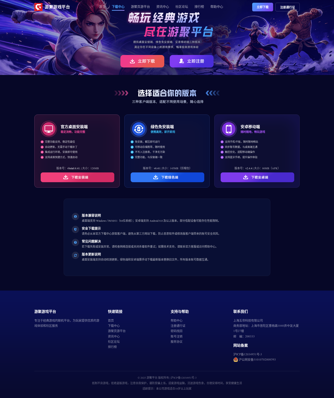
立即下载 (263, 7)
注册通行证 (287, 7)
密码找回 (176, 331)
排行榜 (199, 6)
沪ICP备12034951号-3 (247, 354)
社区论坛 (181, 6)
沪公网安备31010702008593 (257, 359)
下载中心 (118, 6)
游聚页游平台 (140, 6)
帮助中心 (216, 6)
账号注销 (176, 336)
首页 (102, 6)
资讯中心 (162, 6)
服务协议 (176, 341)
